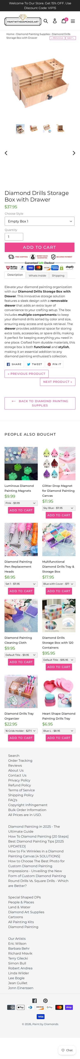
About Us (16, 770)
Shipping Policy (21, 795)
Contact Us (17, 775)
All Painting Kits (21, 922)
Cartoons (15, 917)
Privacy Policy (19, 780)
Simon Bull (17, 963)
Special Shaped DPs (24, 897)
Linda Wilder (18, 973)
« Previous (57, 38)
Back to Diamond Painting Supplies (43, 403)
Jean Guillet (17, 983)
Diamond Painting (23, 927)
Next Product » (57, 382)
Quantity (11, 230)
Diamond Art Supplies (26, 912)
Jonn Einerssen (20, 988)
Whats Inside (37, 275)
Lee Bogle (16, 978)
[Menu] (72, 20)
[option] (20, 129)
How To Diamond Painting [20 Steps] (38, 836)
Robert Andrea (20, 968)
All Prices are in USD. (24, 815)
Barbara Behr (19, 948)
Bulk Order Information (27, 810)
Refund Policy (19, 785)
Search (13, 756)
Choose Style (14, 213)
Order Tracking (20, 761)
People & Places (21, 902)
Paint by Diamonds (45, 1024)
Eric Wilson (17, 944)
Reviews (15, 765)
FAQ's (12, 800)
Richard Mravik (20, 953)
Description (15, 274)
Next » (70, 38)
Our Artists (17, 939)
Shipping (58, 275)
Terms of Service (21, 790)
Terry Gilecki (18, 958)
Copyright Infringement (28, 805)
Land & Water (19, 907)
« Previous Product (26, 374)
